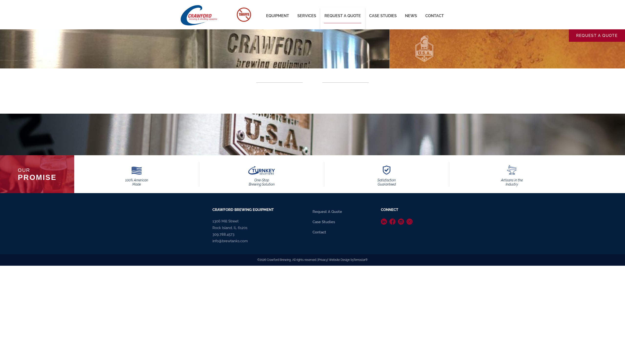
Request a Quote (597, 35)
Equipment (277, 15)
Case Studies (383, 15)
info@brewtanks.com (230, 241)
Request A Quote (342, 15)
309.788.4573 (223, 234)
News (411, 15)
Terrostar (359, 260)
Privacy (322, 260)
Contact (434, 15)
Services (306, 15)
